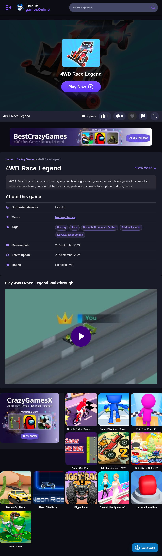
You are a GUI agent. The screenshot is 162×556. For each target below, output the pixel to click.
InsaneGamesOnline (32, 7)
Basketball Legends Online (99, 227)
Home (9, 159)
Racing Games (25, 159)
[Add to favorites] (132, 116)
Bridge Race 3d (131, 227)
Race (74, 227)
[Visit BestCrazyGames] (81, 137)
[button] (155, 116)
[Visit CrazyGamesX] (32, 418)
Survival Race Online (70, 234)
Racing (61, 227)
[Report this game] (143, 116)
